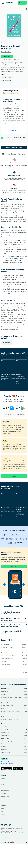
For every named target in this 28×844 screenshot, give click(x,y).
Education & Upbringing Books (9, 741)
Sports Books (4, 743)
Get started (22, 3)
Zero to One (4, 708)
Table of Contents (6, 80)
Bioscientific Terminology (7, 653)
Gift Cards (3, 793)
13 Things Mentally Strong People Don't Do (11, 713)
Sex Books (3, 746)
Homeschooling (7, 77)
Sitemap (12, 828)
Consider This (4, 661)
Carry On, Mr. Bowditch (7, 658)
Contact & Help (5, 796)
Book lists (3, 778)
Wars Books (4, 749)
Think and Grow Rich (6, 717)
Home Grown (4, 667)
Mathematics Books (6, 735)
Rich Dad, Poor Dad (6, 700)
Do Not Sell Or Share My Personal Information (12, 833)
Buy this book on (11, 147)
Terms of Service (5, 829)
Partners (3, 814)
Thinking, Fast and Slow (7, 705)
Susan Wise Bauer (6, 52)
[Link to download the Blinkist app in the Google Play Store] (18, 768)
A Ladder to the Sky (6, 644)
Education (6, 9)
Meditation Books (5, 732)
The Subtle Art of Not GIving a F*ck (10, 719)
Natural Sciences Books (7, 727)
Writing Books (4, 729)
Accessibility (14, 831)
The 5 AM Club (4, 694)
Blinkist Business (5, 790)
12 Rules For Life (5, 702)
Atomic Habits (4, 691)
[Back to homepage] (10, 3)
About (2, 808)
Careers (3, 811)
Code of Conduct (5, 817)
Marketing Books (5, 752)
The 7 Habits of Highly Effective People (11, 697)
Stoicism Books (5, 738)
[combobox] (6, 837)
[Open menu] (3, 3)
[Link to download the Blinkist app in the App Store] (6, 768)
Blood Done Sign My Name (8, 655)
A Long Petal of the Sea (7, 647)
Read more (13, 130)
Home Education (5, 664)
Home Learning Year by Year (8, 669)
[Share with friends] (26, 9)
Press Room (4, 819)
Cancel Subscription (6, 799)
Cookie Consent (5, 831)
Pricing (3, 787)
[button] (14, 613)
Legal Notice (19, 828)
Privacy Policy (14, 829)
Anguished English (5, 650)
